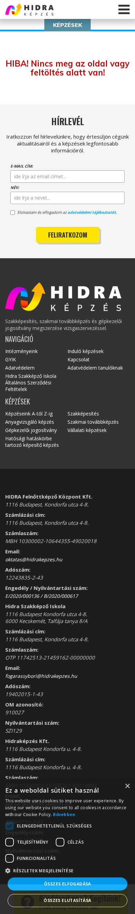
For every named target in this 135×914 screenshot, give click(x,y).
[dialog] (67, 846)
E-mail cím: (21, 166)
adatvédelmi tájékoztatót (92, 212)
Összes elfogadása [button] (67, 884)
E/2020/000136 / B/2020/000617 (41, 596)
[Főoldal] (45, 9)
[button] (67, 870)
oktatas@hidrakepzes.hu (33, 559)
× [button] (127, 786)
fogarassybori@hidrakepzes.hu (41, 676)
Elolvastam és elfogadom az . (67, 212)
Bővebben (64, 814)
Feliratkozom (67, 234)
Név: (14, 187)
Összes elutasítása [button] (67, 900)
